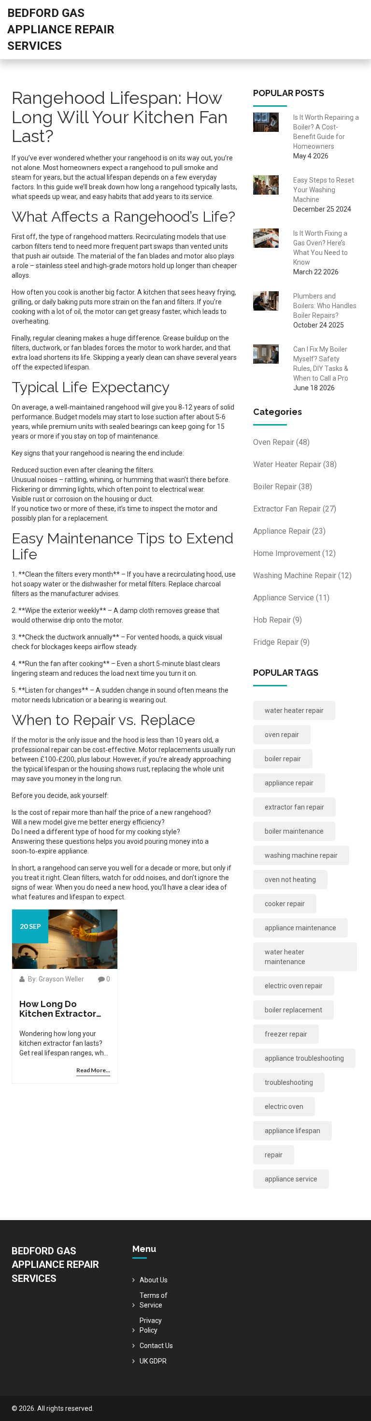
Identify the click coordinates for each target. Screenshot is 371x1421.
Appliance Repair (289, 531)
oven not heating (290, 879)
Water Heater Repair (295, 464)
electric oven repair (294, 986)
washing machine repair (301, 855)
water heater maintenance (285, 957)
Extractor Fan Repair (294, 508)
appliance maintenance (300, 928)
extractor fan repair (294, 807)
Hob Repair (277, 620)
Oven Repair (281, 442)
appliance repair (289, 783)
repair (274, 1155)
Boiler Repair (282, 486)
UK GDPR (153, 1361)
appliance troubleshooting (304, 1058)
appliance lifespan (292, 1131)
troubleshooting (289, 1082)
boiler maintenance (294, 831)
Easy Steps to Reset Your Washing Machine (323, 189)
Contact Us (156, 1346)
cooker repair (285, 904)
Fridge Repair (281, 642)
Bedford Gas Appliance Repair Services (60, 29)
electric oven (284, 1106)
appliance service (291, 1179)
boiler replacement (293, 1010)
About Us (154, 1280)
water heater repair (294, 710)
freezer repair (286, 1034)
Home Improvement (294, 553)
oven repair (282, 735)
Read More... (93, 1070)
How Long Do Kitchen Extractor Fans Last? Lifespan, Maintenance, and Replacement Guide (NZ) (62, 1009)
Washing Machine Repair (302, 575)
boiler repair (283, 759)
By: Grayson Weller (55, 979)
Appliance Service (291, 597)
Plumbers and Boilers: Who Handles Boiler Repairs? (325, 305)
